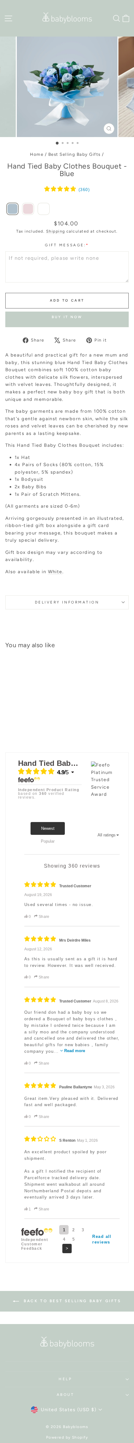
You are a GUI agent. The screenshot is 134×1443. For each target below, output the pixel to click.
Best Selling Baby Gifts (74, 154)
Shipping (55, 231)
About (65, 1394)
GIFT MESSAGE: (67, 245)
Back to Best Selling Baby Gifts (71, 1301)
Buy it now (67, 317)
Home (36, 154)
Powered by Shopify (67, 1437)
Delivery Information (67, 602)
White (55, 571)
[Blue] (12, 209)
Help (65, 1379)
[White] (43, 209)
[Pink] (28, 209)
